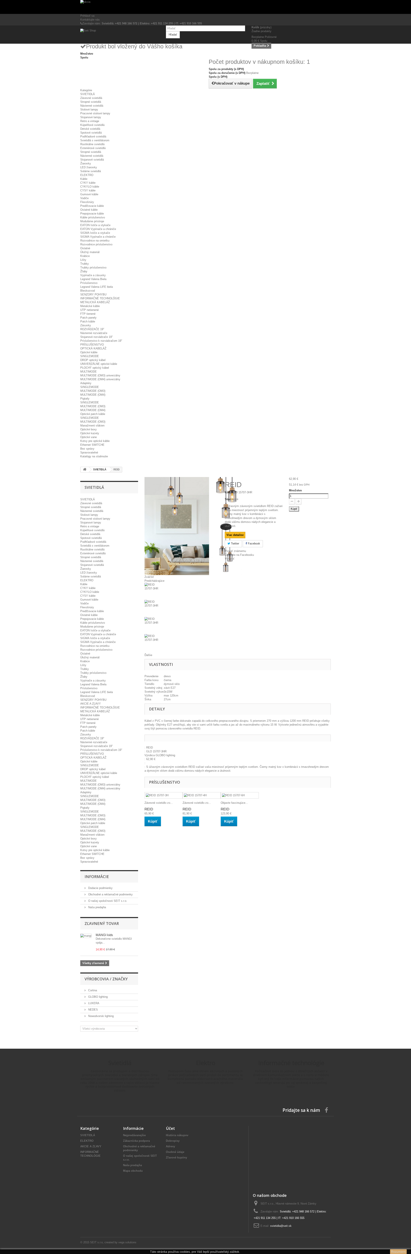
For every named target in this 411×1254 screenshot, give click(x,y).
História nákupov (177, 1135)
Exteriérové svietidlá (93, 148)
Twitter (234, 543)
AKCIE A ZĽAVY (90, 703)
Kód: (228, 492)
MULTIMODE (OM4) (92, 394)
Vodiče (84, 198)
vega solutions (127, 1242)
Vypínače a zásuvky (93, 275)
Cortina (92, 990)
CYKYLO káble (89, 186)
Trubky (84, 263)
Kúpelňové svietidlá (92, 125)
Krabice (85, 256)
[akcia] (205, 7)
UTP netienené (89, 310)
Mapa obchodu (133, 1170)
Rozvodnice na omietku (94, 240)
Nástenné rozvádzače (93, 333)
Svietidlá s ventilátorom (94, 140)
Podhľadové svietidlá (93, 136)
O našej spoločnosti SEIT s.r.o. (107, 900)
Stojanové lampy (90, 117)
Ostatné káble (89, 209)
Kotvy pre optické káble (95, 441)
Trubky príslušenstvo (93, 267)
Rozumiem (398, 1251)
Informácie (97, 876)
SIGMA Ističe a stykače (95, 232)
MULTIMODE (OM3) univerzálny (100, 375)
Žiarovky (85, 163)
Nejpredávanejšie (134, 1135)
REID (148, 809)
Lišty (83, 259)
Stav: (228, 499)
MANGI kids (104, 935)
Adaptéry (85, 383)
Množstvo (295, 490)
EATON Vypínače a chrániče (98, 229)
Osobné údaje (175, 1152)
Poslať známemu (235, 551)
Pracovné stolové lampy (95, 113)
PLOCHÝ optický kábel (94, 367)
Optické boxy (88, 429)
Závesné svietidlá (91, 98)
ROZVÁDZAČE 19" (92, 329)
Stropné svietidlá (90, 101)
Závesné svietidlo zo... (158, 802)
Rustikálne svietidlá (92, 144)
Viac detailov (235, 535)
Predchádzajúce (154, 580)
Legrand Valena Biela (93, 279)
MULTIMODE (88, 371)
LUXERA (93, 1003)
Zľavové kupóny (176, 1157)
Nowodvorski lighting (100, 1016)
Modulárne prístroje (92, 221)
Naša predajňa (96, 907)
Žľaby (83, 271)
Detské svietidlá (90, 128)
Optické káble (88, 352)
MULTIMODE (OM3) (92, 390)
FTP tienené (87, 313)
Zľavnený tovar (102, 923)
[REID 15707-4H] (202, 795)
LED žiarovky (88, 167)
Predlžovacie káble (92, 205)
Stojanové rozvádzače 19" (96, 336)
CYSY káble (87, 190)
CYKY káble (87, 182)
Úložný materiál (90, 252)
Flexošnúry (87, 202)
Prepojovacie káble (92, 213)
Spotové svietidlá (91, 132)
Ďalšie (148, 655)
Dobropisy (173, 1140)
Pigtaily (84, 398)
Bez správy (87, 448)
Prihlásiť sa (87, 15)
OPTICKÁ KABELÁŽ (93, 348)
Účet (170, 1128)
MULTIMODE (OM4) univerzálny (100, 379)
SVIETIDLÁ (87, 94)
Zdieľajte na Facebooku (239, 554)
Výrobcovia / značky (106, 978)
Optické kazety (89, 433)
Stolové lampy (89, 109)
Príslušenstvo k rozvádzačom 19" (101, 340)
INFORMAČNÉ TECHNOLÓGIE (100, 298)
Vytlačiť (229, 558)
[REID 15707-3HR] (181, 591)
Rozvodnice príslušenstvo (96, 244)
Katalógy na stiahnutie (94, 456)
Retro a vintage (89, 121)
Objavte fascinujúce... (234, 802)
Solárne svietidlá (90, 171)
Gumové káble (89, 194)
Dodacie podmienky (100, 888)
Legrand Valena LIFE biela (96, 286)
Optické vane (88, 437)
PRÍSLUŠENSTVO (92, 344)
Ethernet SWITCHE (92, 444)
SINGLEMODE (89, 356)
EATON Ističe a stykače (95, 225)
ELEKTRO (86, 175)
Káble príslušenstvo (92, 217)
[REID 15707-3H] (163, 795)
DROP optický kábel (93, 360)
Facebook (253, 543)
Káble (83, 178)
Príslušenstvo (88, 283)
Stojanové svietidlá (92, 159)
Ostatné (85, 248)
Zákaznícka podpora (136, 1140)
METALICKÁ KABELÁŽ (95, 302)
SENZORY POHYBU (93, 294)
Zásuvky (85, 325)
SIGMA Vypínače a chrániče (98, 236)
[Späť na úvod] (85, 469)
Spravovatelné (89, 452)
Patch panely (88, 317)
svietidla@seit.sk (281, 1225)
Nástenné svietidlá (91, 105)
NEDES (92, 1009)
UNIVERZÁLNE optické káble (98, 363)
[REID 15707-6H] (240, 795)
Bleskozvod (87, 290)
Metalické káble (90, 306)
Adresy (170, 1146)
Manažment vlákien (92, 425)
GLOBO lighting (97, 996)
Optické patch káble (92, 414)
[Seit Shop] (119, 34)
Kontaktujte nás (90, 19)
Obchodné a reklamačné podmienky (110, 894)
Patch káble (87, 321)
